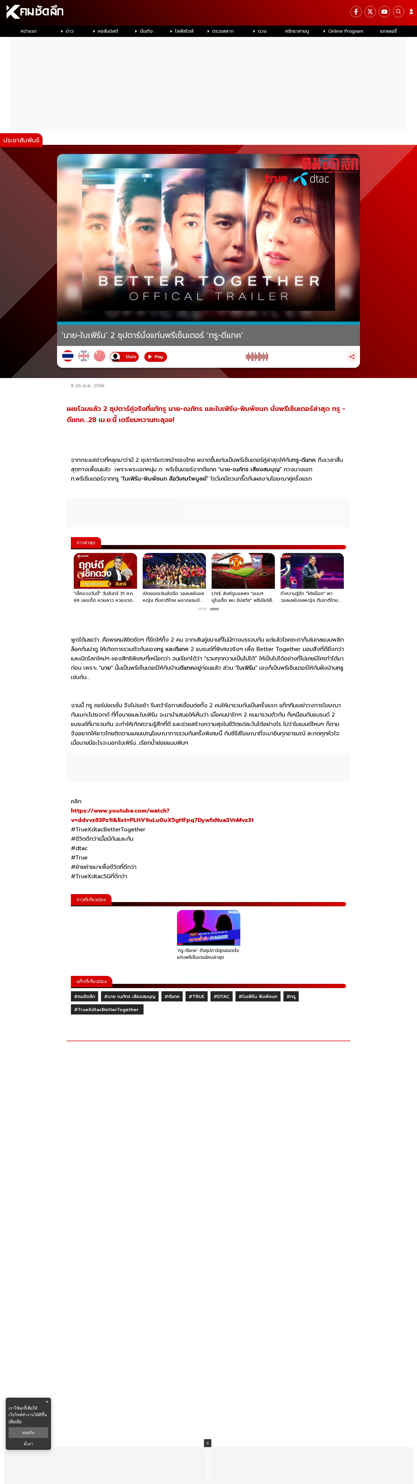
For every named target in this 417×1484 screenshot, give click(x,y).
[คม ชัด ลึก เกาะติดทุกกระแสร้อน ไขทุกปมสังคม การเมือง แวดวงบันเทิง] (208, 13)
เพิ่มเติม (15, 1421)
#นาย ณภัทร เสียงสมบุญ (129, 996)
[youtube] (384, 12)
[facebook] (356, 12)
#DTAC (221, 996)
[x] (370, 12)
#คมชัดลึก (84, 996)
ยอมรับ (28, 1432)
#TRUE (197, 996)
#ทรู (291, 996)
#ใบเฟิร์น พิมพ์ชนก (258, 996)
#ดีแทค (172, 996)
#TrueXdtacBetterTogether (107, 1009)
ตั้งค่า (28, 1444)
